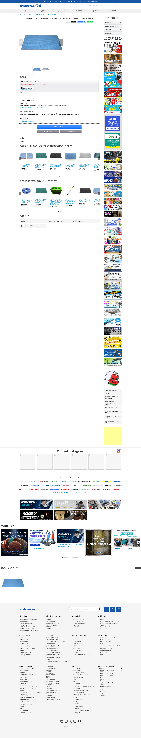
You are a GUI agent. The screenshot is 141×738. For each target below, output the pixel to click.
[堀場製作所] (34, 489)
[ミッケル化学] (65, 489)
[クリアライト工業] (118, 485)
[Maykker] (107, 489)
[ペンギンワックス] (23, 489)
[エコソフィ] (55, 481)
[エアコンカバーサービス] (44, 481)
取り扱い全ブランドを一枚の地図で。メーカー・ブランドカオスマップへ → (70, 493)
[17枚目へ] (77, 557)
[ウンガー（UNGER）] (34, 481)
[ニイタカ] (66, 485)
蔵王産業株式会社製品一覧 (28, 90)
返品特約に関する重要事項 (27, 122)
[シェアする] (68, 22)
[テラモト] (24, 485)
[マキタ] (44, 489)
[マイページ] (120, 6)
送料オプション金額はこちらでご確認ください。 (32, 107)
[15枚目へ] (75, 557)
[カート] (116, 6)
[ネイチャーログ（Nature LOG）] (108, 485)
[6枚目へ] (65, 557)
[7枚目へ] (66, 557)
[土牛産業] (45, 485)
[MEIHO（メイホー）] (96, 489)
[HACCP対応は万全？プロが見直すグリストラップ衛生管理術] (70, 542)
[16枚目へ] (76, 557)
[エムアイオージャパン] (107, 481)
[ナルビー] (56, 485)
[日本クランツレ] (76, 485)
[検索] (111, 6)
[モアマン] (117, 489)
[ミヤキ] (86, 489)
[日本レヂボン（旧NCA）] (87, 485)
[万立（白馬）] (55, 489)
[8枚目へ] (67, 557)
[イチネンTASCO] (23, 481)
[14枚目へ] (74, 557)
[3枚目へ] (62, 557)
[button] (27, 11)
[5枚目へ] (64, 557)
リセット (138, 568)
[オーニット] (117, 481)
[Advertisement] (113, 436)
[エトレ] (96, 481)
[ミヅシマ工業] (75, 489)
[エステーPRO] (75, 481)
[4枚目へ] (63, 557)
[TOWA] (35, 485)
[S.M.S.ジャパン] (65, 481)
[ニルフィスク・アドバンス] (97, 485)
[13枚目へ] (73, 557)
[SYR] (86, 481)
